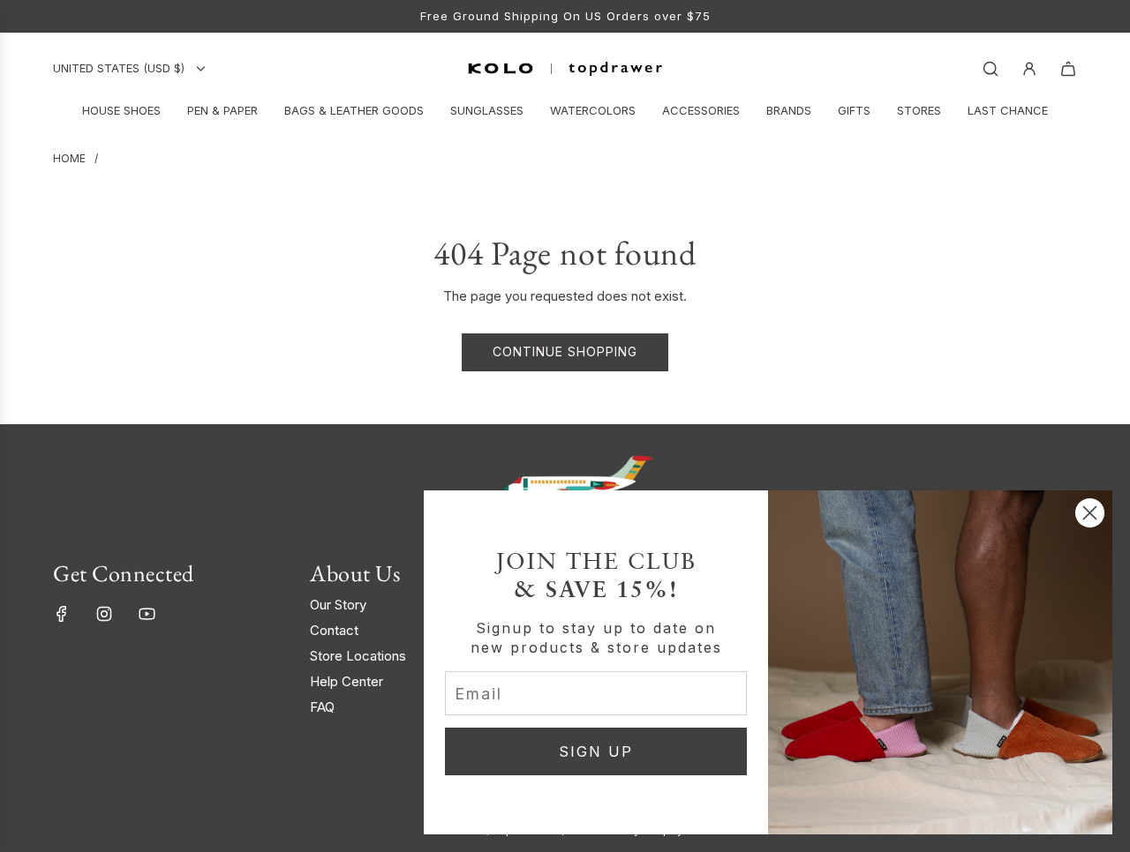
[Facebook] (61, 613)
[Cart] (1068, 68)
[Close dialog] (1089, 512)
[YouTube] (146, 613)
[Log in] (1029, 68)
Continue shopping (565, 351)
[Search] (990, 68)
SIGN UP (596, 751)
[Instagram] (104, 613)
